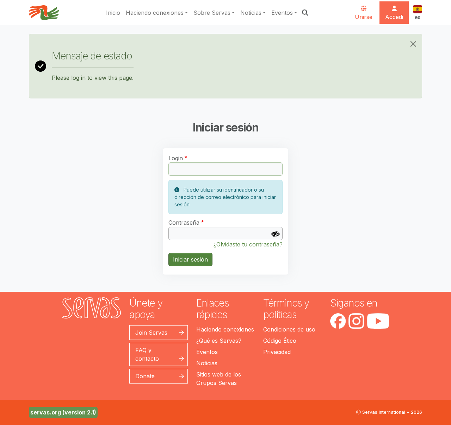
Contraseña (183, 222)
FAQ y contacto (147, 354)
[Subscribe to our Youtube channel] (378, 321)
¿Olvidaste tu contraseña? (248, 244)
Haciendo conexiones (155, 12)
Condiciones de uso (289, 329)
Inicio (113, 12)
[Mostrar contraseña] (275, 234)
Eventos (282, 12)
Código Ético (279, 340)
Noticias (250, 12)
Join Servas (151, 332)
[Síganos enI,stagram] (356, 321)
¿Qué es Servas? (218, 340)
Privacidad (277, 351)
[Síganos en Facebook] (338, 321)
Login (175, 158)
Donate (145, 376)
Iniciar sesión (190, 259)
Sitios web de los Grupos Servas (218, 378)
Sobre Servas (211, 12)
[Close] (413, 44)
